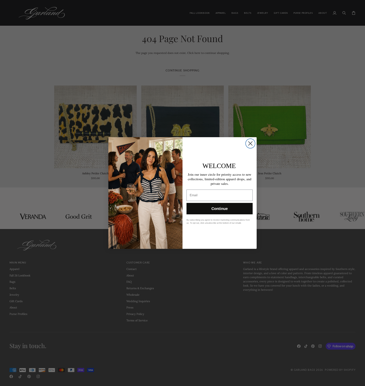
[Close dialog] (250, 143)
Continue (219, 209)
